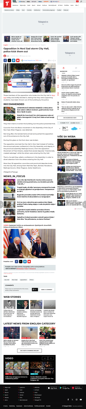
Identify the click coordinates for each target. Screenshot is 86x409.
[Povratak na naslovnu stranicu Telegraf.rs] (7, 4)
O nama (6, 406)
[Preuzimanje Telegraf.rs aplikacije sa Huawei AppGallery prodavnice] (76, 388)
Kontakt (48, 406)
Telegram (32, 268)
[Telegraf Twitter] (72, 399)
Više (76, 5)
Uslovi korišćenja (8, 273)
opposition (23, 280)
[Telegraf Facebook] (68, 399)
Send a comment (46, 289)
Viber (26, 268)
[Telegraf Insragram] (76, 399)
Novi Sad (14, 280)
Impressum (19, 406)
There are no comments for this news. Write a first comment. (16, 289)
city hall (6, 280)
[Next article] (84, 204)
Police (31, 280)
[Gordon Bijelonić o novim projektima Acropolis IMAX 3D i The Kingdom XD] (42, 368)
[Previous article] (2, 204)
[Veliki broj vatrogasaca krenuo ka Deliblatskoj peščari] (17, 368)
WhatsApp (20, 268)
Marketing (12, 406)
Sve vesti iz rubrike (29, 350)
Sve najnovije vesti (69, 117)
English (6, 45)
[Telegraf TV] (80, 399)
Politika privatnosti (40, 406)
